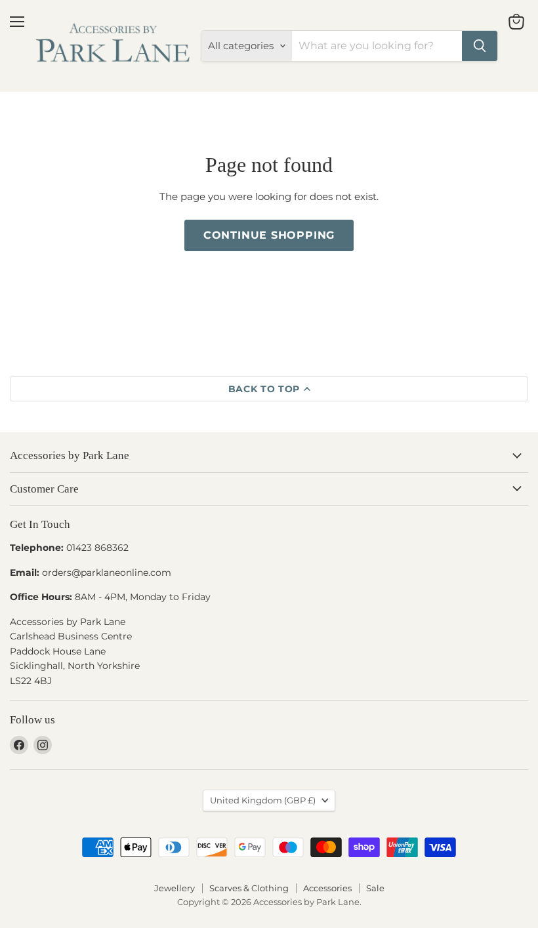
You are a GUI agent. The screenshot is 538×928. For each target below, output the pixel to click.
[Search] (479, 46)
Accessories (327, 888)
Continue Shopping (269, 235)
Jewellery (174, 888)
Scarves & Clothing (249, 888)
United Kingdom (263, 800)
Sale (375, 888)
